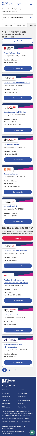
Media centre (22, 393)
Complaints (20, 418)
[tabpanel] (18, 201)
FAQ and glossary (24, 400)
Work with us (6, 403)
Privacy (19, 421)
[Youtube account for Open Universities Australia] (13, 385)
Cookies (27, 418)
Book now (18, 238)
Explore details (18, 68)
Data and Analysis (10, 206)
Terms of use (26, 421)
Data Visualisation (11, 174)
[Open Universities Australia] (7, 5)
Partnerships (6, 396)
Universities (22, 396)
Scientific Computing (12, 53)
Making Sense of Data (12, 315)
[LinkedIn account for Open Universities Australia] (10, 385)
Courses (21, 403)
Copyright (5, 421)
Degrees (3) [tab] (8, 25)
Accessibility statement (9, 418)
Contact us (5, 390)
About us (21, 390)
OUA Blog (5, 393)
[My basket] (27, 4)
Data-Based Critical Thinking (15, 112)
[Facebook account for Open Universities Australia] (3, 385)
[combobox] (17, 17)
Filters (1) (19, 41)
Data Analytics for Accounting (15, 250)
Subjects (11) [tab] (21, 25)
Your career (6, 400)
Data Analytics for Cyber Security (17, 82)
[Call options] (19, 4)
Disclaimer (12, 421)
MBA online (6, 407)
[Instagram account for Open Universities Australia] (6, 385)
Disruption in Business (12, 144)
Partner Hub (22, 407)
